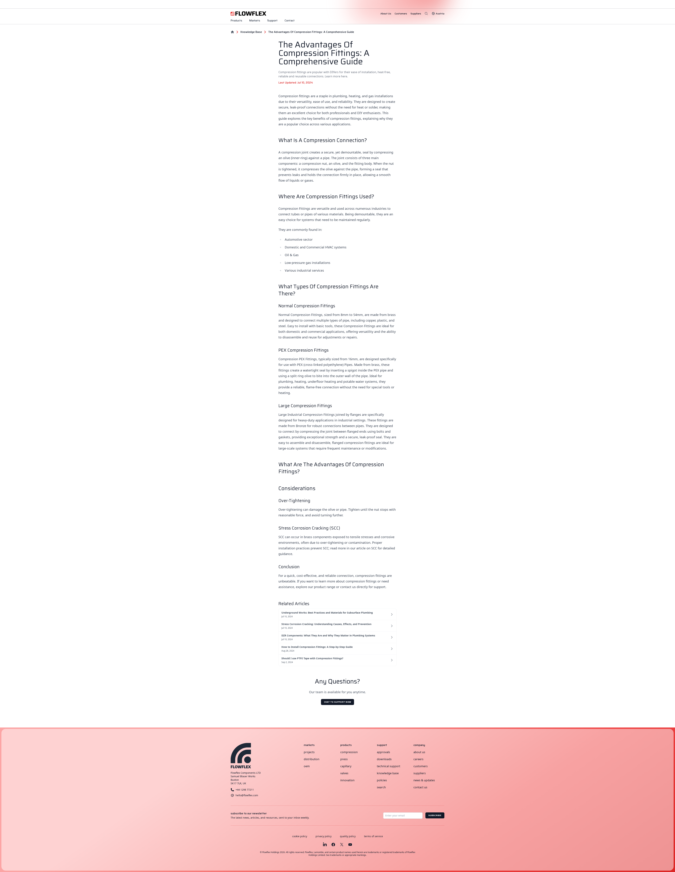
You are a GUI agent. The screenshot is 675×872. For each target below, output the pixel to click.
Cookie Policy (299, 836)
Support (272, 20)
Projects (309, 752)
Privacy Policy (324, 836)
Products (236, 20)
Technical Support (388, 766)
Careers (418, 759)
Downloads (384, 759)
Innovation (347, 780)
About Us (419, 752)
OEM (307, 766)
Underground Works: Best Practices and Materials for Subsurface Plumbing (327, 612)
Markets (254, 20)
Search (381, 787)
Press (344, 759)
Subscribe (434, 815)
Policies (382, 780)
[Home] (232, 32)
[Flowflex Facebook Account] (333, 844)
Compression (349, 752)
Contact (290, 20)
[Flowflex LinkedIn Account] (325, 844)
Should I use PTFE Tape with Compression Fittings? (312, 658)
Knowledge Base (388, 773)
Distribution (311, 759)
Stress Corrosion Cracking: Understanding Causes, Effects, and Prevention (326, 624)
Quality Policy (348, 836)
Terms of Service (373, 836)
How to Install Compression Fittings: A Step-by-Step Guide (317, 647)
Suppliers (419, 773)
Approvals (383, 752)
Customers (420, 766)
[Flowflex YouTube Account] (350, 844)
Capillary (345, 766)
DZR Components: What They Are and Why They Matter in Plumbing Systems (328, 635)
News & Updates (424, 780)
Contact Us (420, 787)
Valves (344, 773)
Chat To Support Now (337, 702)
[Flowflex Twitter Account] (342, 844)
